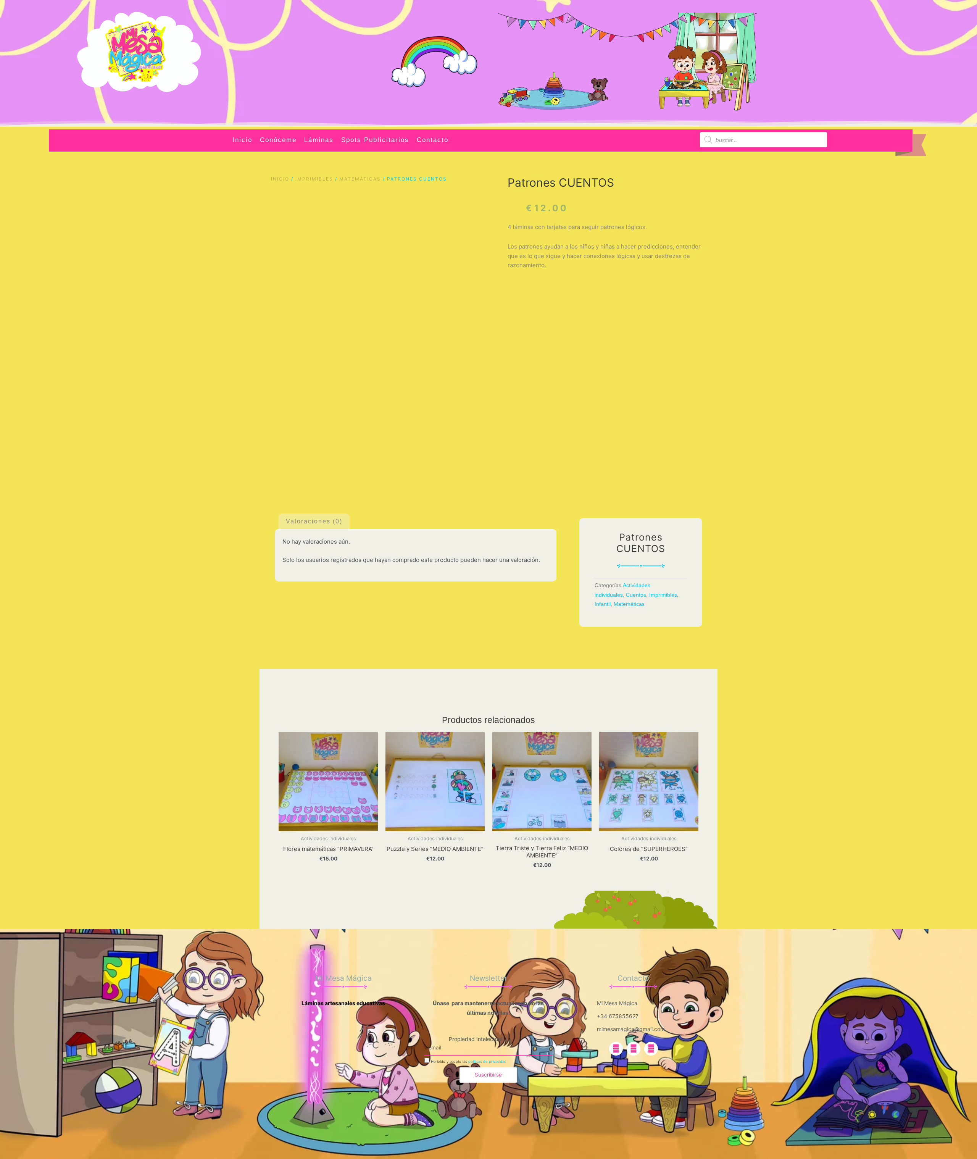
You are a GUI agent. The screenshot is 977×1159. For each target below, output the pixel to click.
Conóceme (278, 140)
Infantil (603, 604)
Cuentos (636, 595)
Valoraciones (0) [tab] (314, 521)
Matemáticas (360, 179)
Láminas (319, 140)
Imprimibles (314, 179)
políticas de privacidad (487, 1061)
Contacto (432, 140)
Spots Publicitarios (375, 140)
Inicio (242, 140)
